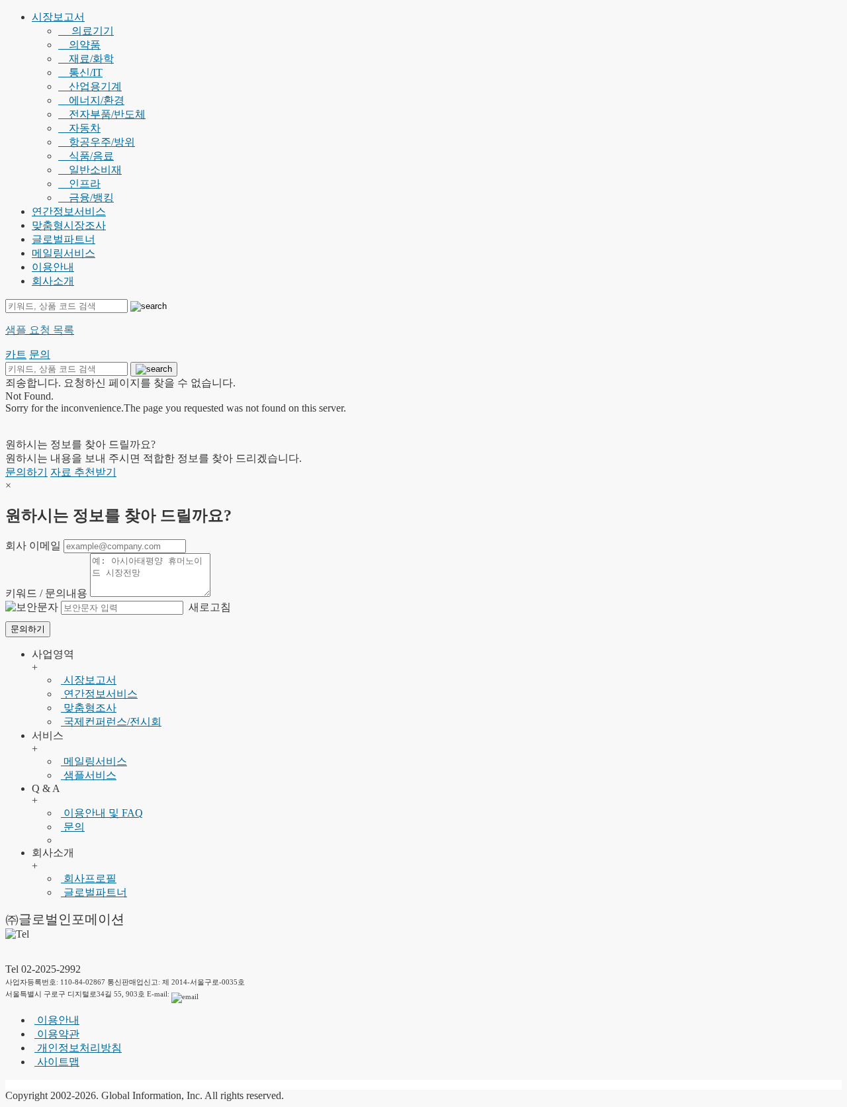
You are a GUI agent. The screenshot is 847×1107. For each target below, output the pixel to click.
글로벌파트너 (63, 239)
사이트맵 (56, 1061)
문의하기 (26, 472)
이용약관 (56, 1034)
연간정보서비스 (69, 211)
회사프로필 (88, 878)
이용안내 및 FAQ (102, 813)
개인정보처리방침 (78, 1047)
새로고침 (208, 607)
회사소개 (53, 281)
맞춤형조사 (88, 707)
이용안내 (53, 267)
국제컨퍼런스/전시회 (111, 721)
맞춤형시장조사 (69, 225)
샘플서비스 (88, 775)
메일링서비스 (63, 253)
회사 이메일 (33, 545)
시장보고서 (58, 16)
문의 (73, 826)
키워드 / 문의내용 (46, 593)
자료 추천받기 (83, 472)
